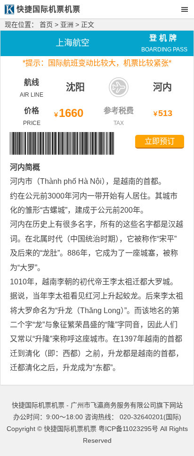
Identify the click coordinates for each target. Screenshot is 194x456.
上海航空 (72, 43)
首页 (46, 24)
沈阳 (75, 87)
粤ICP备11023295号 (128, 428)
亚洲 (66, 24)
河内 (162, 87)
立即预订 (160, 141)
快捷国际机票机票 (70, 428)
